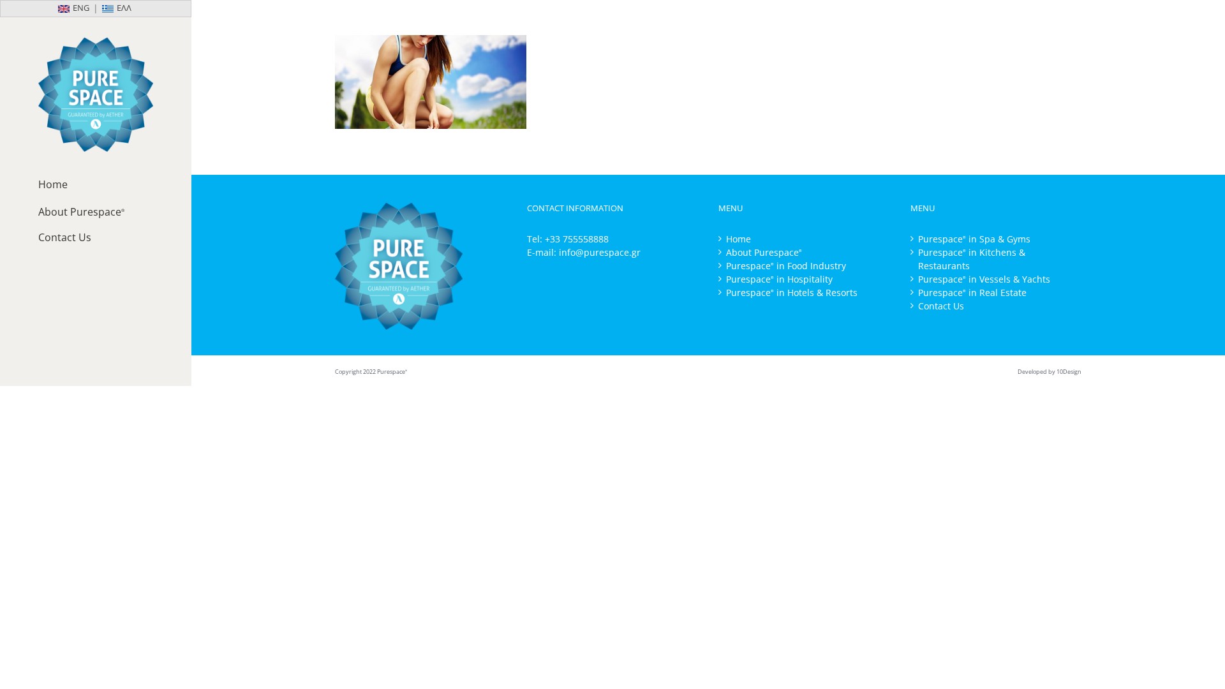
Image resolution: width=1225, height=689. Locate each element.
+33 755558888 (577, 239)
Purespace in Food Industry (786, 266)
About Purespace (764, 252)
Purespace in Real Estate (972, 292)
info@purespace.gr (600, 252)
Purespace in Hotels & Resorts (792, 292)
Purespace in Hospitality (779, 279)
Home (738, 239)
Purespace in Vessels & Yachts (984, 279)
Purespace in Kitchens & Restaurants (971, 259)
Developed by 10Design (1049, 371)
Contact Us (941, 306)
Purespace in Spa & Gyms (974, 239)
